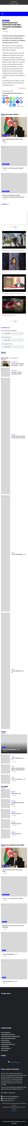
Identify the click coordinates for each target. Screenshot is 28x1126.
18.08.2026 (5, 142)
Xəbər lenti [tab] (4, 358)
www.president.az (6, 1032)
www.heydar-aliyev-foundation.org (10, 1036)
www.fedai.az (4, 1050)
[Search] (25, 13)
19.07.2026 (14, 781)
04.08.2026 (14, 795)
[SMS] (14, 98)
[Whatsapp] (10, 98)
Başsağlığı (13, 791)
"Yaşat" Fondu (5, 1046)
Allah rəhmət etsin (16, 793)
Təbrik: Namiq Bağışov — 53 (18, 554)
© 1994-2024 (14, 1110)
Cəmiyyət (13, 434)
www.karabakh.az (6, 1048)
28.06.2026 (14, 806)
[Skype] (14, 101)
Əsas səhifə (12, 3)
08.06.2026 (14, 825)
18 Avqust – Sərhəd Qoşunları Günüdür (12, 168)
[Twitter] (17, 98)
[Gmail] (21, 98)
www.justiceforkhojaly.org (8, 1044)
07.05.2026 (5, 198)
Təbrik (12, 552)
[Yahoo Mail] (17, 101)
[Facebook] (3, 98)
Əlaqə (17, 3)
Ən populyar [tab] (14, 358)
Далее (15, 227)
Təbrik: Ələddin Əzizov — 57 (9, 981)
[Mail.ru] (10, 101)
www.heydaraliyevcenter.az (8, 1038)
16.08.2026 (5, 751)
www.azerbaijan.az (6, 1042)
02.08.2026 (14, 771)
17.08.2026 (5, 929)
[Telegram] (10, 105)
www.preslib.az (5, 1040)
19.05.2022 (5, 31)
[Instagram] (7, 98)
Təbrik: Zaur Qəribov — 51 (18, 779)
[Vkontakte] (3, 101)
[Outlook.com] (21, 101)
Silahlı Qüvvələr (6, 20)
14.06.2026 (14, 815)
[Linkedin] (14, 105)
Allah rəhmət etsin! (16, 813)
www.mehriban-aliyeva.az (8, 1034)
